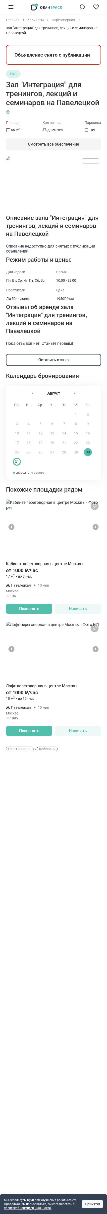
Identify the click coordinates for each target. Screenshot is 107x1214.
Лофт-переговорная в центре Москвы (41, 686)
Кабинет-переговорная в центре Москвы (44, 563)
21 (64, 443)
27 (52, 452)
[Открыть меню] (11, 7)
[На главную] (46, 6)
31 (17, 462)
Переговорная (20, 749)
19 (41, 443)
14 (64, 433)
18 (29, 443)
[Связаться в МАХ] (82, 7)
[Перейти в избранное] (96, 7)
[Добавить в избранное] (95, 506)
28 (64, 452)
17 (17, 443)
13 (52, 433)
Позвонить (29, 608)
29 (76, 452)
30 (88, 452)
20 (52, 443)
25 (29, 452)
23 (88, 443)
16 (88, 433)
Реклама (90, 161)
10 (17, 433)
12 (41, 433)
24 (17, 452)
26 (41, 452)
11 (29, 433)
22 (76, 443)
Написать (78, 608)
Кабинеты (47, 749)
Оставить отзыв (53, 359)
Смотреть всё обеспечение (53, 144)
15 (76, 433)
